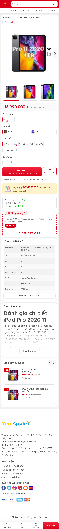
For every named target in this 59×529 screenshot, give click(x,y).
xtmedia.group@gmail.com (22, 441)
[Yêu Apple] (5, 4)
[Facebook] (3, 488)
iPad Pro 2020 (20, 10)
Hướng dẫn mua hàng (12, 465)
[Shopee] (25, 488)
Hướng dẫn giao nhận (12, 473)
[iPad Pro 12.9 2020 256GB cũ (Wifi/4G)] (13, 395)
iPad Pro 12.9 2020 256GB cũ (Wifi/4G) (35, 390)
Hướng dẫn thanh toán (12, 469)
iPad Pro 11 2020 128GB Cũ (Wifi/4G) (34, 370)
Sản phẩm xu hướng (14, 362)
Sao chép (10, 225)
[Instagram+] (14, 488)
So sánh (9, 22)
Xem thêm (28, 351)
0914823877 (30, 187)
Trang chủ (7, 10)
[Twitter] (9, 488)
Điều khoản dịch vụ (10, 477)
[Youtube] (20, 488)
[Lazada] (31, 488)
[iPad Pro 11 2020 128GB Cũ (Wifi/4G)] (13, 375)
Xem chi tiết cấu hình (29, 295)
